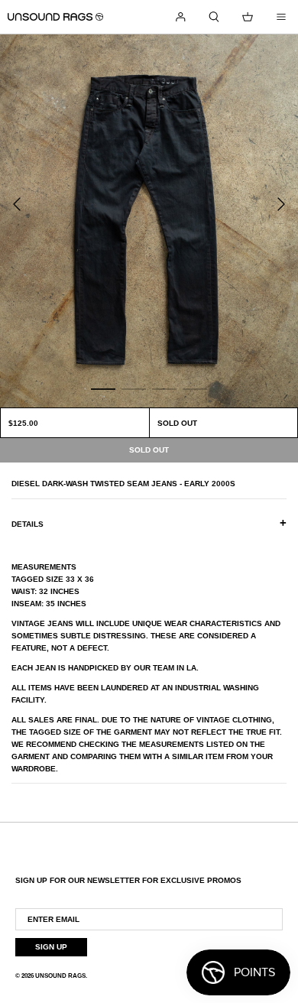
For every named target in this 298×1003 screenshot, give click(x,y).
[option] (149, 220)
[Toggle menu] (281, 17)
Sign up (51, 947)
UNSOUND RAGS (60, 975)
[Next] (281, 204)
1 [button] (103, 388)
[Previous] (17, 204)
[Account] (180, 17)
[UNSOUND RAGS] (55, 17)
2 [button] (133, 388)
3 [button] (164, 388)
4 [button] (195, 388)
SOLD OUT (177, 423)
